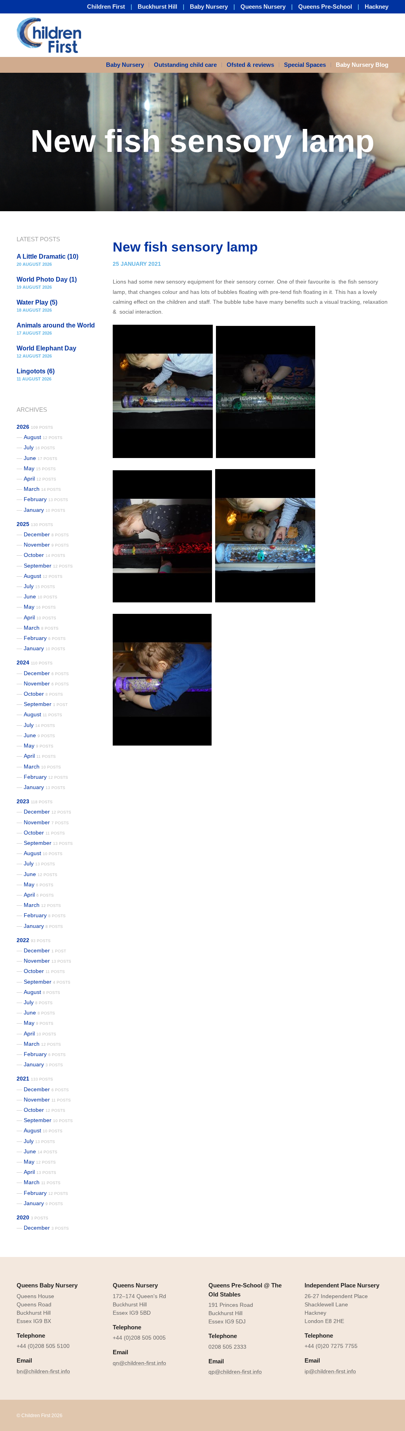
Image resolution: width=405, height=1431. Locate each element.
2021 (35, 1078)
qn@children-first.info (139, 1363)
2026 (35, 427)
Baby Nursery (209, 6)
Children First (106, 6)
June (40, 458)
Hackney (376, 6)
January (44, 510)
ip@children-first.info (330, 1371)
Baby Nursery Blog (362, 64)
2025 (35, 524)
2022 (34, 940)
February (46, 499)
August (43, 437)
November (46, 544)
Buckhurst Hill (157, 6)
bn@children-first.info (43, 1371)
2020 (32, 1217)
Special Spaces (305, 64)
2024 (35, 662)
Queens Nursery (263, 6)
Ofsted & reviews (250, 64)
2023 (35, 801)
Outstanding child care (185, 64)
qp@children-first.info (235, 1372)
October (44, 555)
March (42, 489)
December (46, 534)
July (39, 447)
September (48, 565)
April (40, 478)
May (40, 468)
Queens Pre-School (325, 6)
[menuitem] (127, 65)
